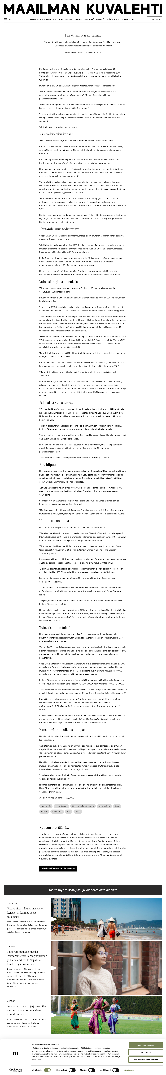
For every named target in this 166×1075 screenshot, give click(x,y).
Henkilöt (100, 19)
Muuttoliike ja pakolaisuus (83, 806)
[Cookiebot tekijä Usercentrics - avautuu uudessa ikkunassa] (15, 1070)
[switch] (72, 1070)
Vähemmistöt (104, 806)
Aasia (117, 806)
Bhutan (44, 811)
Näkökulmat (113, 19)
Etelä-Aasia (57, 811)
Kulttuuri (58, 19)
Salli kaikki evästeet (145, 1045)
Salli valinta (146, 1052)
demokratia (46, 806)
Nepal (77, 811)
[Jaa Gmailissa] (79, 63)
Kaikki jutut (128, 19)
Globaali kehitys (73, 19)
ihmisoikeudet (61, 806)
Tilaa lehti (154, 19)
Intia (68, 811)
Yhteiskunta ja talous (39, 19)
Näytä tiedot (129, 1070)
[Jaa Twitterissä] (71, 63)
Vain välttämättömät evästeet (146, 1060)
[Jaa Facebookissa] (87, 63)
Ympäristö (89, 19)
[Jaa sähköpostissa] (95, 63)
